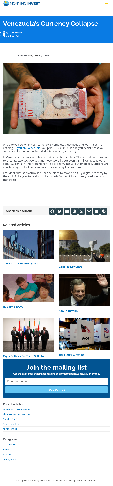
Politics (6, 449)
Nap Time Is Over (13, 306)
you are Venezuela (28, 148)
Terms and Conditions (87, 480)
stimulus (7, 454)
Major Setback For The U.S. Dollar (24, 356)
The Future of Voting (71, 354)
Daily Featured (9, 444)
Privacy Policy (69, 480)
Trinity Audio (33, 56)
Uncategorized (9, 459)
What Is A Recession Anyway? (17, 409)
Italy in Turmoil (68, 310)
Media (59, 480)
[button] (52, 211)
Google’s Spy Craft (70, 266)
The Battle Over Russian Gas (21, 263)
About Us (50, 480)
